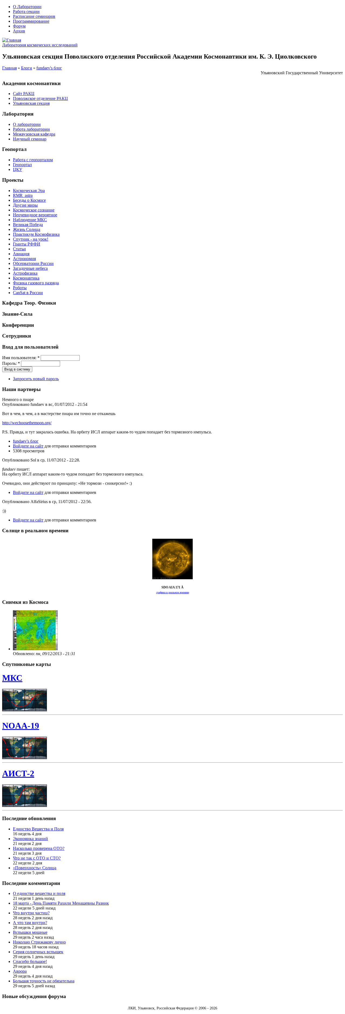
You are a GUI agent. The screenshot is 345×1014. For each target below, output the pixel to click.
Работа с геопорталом (33, 159)
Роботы (20, 287)
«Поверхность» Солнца (34, 867)
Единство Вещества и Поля (38, 829)
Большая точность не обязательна (43, 981)
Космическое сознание (33, 210)
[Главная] (11, 40)
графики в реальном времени (172, 592)
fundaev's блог (49, 68)
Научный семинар (29, 139)
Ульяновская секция (31, 103)
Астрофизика (25, 273)
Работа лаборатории (31, 129)
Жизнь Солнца (26, 229)
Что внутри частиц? (31, 913)
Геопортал (22, 164)
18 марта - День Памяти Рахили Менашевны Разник (61, 903)
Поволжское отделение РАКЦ (40, 98)
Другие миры (25, 205)
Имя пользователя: (21, 357)
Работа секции (26, 11)
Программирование (31, 21)
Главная (9, 68)
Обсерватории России (33, 263)
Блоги (26, 68)
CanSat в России (28, 292)
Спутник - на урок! (30, 239)
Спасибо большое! (30, 961)
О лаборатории (27, 124)
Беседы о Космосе (29, 200)
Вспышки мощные (30, 932)
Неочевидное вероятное (35, 215)
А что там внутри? (30, 922)
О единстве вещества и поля (39, 893)
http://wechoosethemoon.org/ (26, 422)
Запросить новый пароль (36, 378)
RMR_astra (23, 195)
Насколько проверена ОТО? (38, 848)
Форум (19, 26)
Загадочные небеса (30, 268)
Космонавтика (26, 278)
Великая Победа (28, 224)
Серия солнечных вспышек (38, 951)
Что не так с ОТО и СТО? (37, 858)
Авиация (21, 253)
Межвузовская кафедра (34, 134)
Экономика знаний (30, 838)
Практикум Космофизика (36, 234)
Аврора (20, 971)
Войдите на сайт (28, 446)
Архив (19, 31)
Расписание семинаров (34, 16)
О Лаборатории (27, 6)
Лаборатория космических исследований (40, 45)
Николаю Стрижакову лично (39, 942)
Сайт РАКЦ (23, 93)
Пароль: (11, 363)
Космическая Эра (29, 190)
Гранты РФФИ (26, 244)
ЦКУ (17, 169)
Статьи (19, 249)
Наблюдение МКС (30, 219)
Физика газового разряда (36, 283)
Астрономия (24, 258)
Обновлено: (24, 653)
